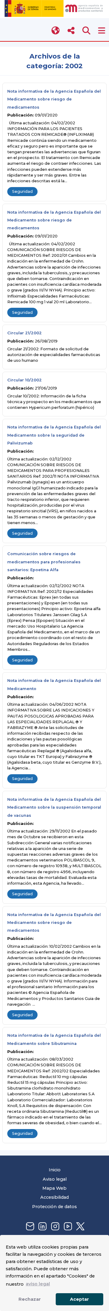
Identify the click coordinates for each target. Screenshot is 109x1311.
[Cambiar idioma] (56, 31)
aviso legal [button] (38, 1284)
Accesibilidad (54, 1197)
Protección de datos (54, 1206)
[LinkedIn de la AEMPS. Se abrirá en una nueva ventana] (42, 1227)
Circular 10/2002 (24, 380)
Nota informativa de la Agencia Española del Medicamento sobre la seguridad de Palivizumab (54, 435)
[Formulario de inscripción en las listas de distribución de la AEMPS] (29, 1227)
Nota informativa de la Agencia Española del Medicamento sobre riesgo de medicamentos (54, 99)
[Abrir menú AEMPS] (101, 31)
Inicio (55, 1170)
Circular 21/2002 (24, 333)
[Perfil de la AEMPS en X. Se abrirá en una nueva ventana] (79, 1227)
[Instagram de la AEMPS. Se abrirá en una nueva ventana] (54, 1227)
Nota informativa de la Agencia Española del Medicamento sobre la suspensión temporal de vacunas (54, 807)
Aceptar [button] (79, 1299)
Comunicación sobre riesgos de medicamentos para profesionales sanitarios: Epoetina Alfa (44, 562)
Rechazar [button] (29, 1299)
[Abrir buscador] (86, 31)
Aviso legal (55, 1179)
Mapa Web (54, 1188)
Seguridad (22, 191)
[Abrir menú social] (71, 31)
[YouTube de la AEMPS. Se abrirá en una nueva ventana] (67, 1227)
